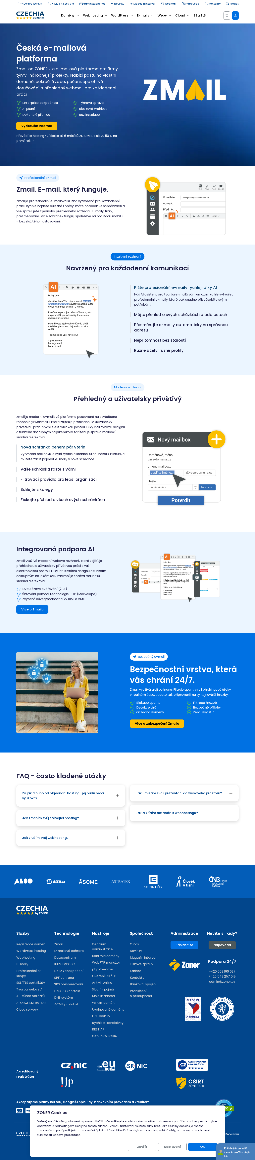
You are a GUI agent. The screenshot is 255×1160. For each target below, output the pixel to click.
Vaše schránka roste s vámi (48, 469)
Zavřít (142, 1146)
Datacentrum (65, 957)
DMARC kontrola (67, 991)
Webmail (170, 3)
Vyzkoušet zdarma (36, 126)
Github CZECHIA (104, 1036)
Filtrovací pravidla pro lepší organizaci (59, 479)
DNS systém (63, 997)
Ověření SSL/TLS (104, 976)
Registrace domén (30, 944)
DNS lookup (101, 1016)
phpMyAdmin (102, 969)
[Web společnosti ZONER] (184, 965)
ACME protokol (66, 1004)
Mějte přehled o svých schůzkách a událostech (180, 314)
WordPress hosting (31, 950)
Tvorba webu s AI (29, 989)
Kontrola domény (105, 956)
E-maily (22, 964)
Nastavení (172, 1146)
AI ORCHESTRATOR (31, 1002)
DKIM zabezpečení (68, 971)
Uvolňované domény (108, 1009)
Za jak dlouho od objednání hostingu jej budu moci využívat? (63, 796)
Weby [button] (162, 15)
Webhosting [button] (93, 15)
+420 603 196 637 (31, 3)
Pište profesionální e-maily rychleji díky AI (175, 287)
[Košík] (227, 15)
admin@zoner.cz (94, 3)
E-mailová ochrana (69, 950)
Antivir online (102, 982)
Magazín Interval (144, 3)
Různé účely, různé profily (159, 350)
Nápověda (192, 3)
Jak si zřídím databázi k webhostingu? (167, 813)
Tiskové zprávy (141, 964)
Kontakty (214, 3)
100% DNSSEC (64, 964)
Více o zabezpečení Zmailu (157, 723)
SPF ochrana (64, 977)
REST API (98, 1029)
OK (202, 1146)
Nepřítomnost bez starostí (160, 340)
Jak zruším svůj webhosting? (45, 837)
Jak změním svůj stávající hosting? (50, 818)
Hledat (234, 3)
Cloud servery (27, 1009)
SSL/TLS (199, 15)
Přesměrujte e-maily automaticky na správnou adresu (181, 327)
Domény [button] (68, 15)
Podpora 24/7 (222, 961)
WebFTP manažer (106, 962)
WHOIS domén (103, 1002)
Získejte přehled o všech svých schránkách (63, 499)
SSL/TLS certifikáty (30, 982)
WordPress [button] (119, 15)
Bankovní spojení (143, 984)
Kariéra (135, 971)
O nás (134, 944)
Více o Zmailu (32, 609)
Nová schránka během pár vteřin (53, 447)
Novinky (119, 3)
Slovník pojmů (103, 989)
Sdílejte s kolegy (37, 489)
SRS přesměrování (68, 984)
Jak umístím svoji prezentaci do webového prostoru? (179, 793)
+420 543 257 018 (62, 3)
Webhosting (25, 957)
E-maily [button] (143, 15)
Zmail (58, 944)
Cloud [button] (180, 15)
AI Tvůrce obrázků (30, 996)
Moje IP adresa (103, 996)
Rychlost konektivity (108, 1023)
